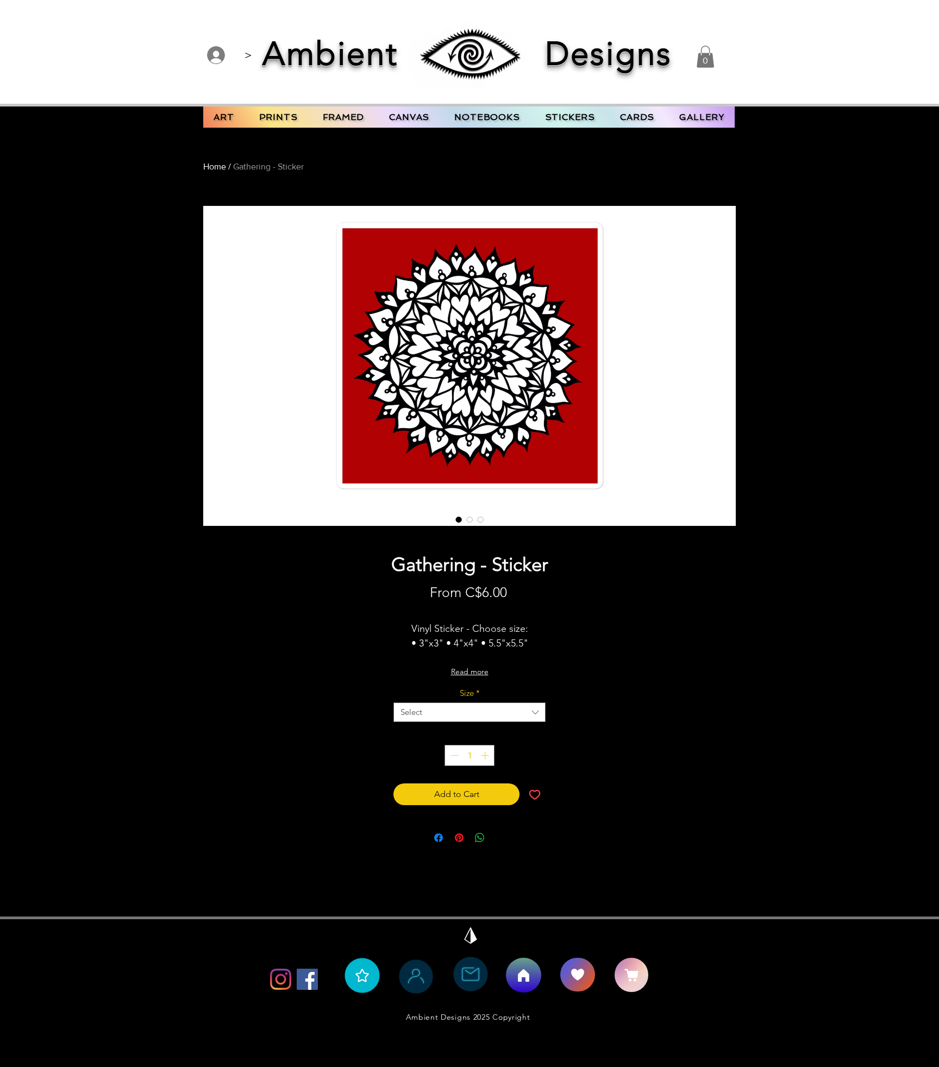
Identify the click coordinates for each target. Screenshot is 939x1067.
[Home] (523, 975)
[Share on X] (500, 837)
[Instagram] (280, 979)
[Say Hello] (577, 974)
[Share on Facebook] (438, 837)
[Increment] (486, 755)
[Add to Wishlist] (535, 794)
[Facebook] (307, 979)
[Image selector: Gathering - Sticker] (458, 519)
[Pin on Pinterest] (459, 837)
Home (214, 166)
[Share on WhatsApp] (479, 837)
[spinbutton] (470, 755)
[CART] (631, 975)
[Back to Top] (470, 935)
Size (470, 693)
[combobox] (469, 712)
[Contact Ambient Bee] (471, 974)
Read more (470, 671)
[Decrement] (453, 755)
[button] (705, 57)
